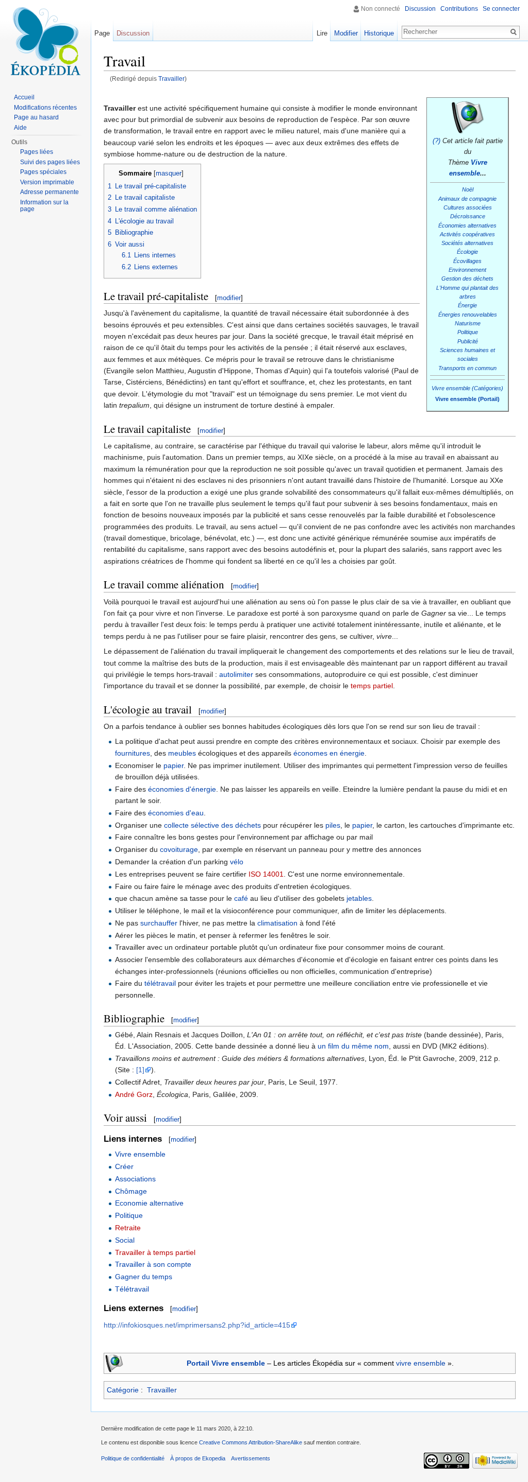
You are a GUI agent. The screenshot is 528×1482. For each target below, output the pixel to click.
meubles (182, 753)
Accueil (24, 97)
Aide (20, 127)
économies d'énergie (182, 789)
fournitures (132, 753)
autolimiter (236, 674)
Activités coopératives (467, 234)
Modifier (346, 33)
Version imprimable (47, 182)
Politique (467, 332)
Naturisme (468, 323)
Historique (379, 33)
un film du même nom (353, 1046)
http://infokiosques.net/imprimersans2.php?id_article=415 (197, 1325)
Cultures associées (467, 207)
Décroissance (467, 216)
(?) (436, 141)
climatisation (277, 923)
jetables (359, 898)
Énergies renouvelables (467, 314)
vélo (236, 862)
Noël (467, 189)
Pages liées (36, 151)
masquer (169, 173)
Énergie (467, 305)
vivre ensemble (421, 1363)
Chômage (131, 1191)
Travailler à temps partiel (155, 1252)
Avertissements (250, 1458)
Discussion (420, 8)
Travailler (171, 78)
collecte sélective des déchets (212, 825)
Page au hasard (36, 117)
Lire (322, 33)
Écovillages (467, 261)
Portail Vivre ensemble (226, 1363)
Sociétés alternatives (467, 243)
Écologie (467, 252)
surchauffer (158, 923)
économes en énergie (329, 753)
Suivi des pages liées (50, 162)
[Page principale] (45, 41)
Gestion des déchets (467, 278)
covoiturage (179, 849)
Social (125, 1240)
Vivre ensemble (140, 1154)
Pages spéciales (43, 172)
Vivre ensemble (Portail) (467, 399)
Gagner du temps (143, 1276)
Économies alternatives (467, 225)
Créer (124, 1166)
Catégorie (123, 1390)
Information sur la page (44, 206)
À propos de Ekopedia (197, 1458)
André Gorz (134, 1094)
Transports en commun (467, 368)
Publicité (467, 341)
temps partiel (372, 686)
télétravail (160, 983)
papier (173, 765)
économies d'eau (176, 813)
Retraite (128, 1228)
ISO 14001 (266, 874)
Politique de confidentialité (132, 1458)
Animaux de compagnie (467, 199)
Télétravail (132, 1289)
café (241, 898)
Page (102, 33)
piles (332, 825)
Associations (135, 1179)
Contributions (459, 8)
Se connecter (501, 8)
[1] (140, 1070)
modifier (229, 298)
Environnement (467, 270)
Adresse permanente (49, 192)
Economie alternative (149, 1203)
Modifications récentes (45, 107)
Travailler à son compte (153, 1264)
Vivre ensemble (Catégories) (467, 388)
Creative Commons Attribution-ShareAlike (250, 1442)
